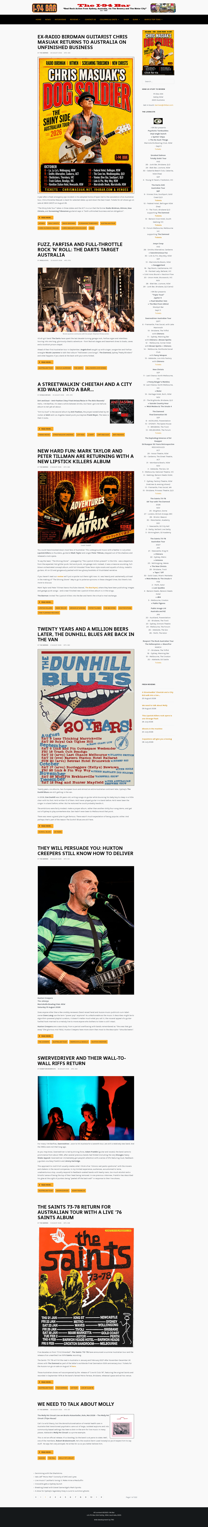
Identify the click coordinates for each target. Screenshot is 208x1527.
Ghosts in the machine (152, 729)
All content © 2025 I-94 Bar (104, 1512)
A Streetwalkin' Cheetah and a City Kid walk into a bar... (85, 386)
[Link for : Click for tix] (158, 52)
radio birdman (68, 223)
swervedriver (62, 1191)
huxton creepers (99, 1042)
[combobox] (158, 81)
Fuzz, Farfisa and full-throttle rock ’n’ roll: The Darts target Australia (80, 249)
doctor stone (125, 608)
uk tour (74, 1388)
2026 (92, 228)
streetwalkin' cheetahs (63, 435)
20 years (58, 832)
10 (91, 1497)
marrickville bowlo (79, 1042)
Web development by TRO (104, 1520)
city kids (80, 435)
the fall (52, 1458)
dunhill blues (45, 832)
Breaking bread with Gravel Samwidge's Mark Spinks (58, 1487)
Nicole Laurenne (63, 368)
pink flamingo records (49, 613)
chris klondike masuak (49, 228)
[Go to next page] (96, 1497)
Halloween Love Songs (96, 368)
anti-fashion (118, 435)
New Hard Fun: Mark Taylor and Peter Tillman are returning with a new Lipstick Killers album (86, 456)
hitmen (42, 223)
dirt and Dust (103, 435)
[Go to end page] (101, 1497)
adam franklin (78, 1191)
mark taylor (61, 608)
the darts (78, 368)
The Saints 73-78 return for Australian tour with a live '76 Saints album (80, 1212)
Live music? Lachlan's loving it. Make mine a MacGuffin (59, 1480)
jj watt (91, 435)
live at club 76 (87, 1388)
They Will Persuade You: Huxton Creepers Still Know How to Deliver (85, 850)
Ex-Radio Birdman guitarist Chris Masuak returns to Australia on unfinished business (83, 42)
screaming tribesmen (88, 223)
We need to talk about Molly (76, 1404)
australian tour (108, 223)
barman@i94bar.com (164, 105)
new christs (53, 223)
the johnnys (44, 1042)
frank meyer (44, 435)
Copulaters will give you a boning (157, 739)
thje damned (61, 1388)
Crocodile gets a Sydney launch (48, 1484)
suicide (42, 1458)
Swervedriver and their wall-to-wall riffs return (82, 1060)
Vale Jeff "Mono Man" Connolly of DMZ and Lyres (56, 1477)
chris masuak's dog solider (74, 228)
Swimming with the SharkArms (48, 1473)
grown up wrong (77, 608)
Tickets (158, 149)
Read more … (46, 218)
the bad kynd (109, 608)
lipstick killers (45, 608)
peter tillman (95, 608)
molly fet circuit (66, 1458)
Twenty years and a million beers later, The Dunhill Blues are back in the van (86, 634)
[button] (75, 19)
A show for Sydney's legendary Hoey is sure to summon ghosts (62, 1491)
